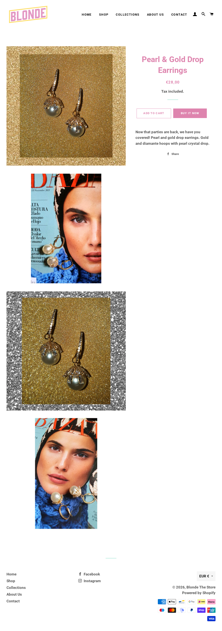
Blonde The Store (200, 587)
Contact (179, 14)
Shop (104, 14)
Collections (127, 14)
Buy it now (190, 113)
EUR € (204, 576)
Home (87, 14)
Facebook (91, 574)
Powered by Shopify (198, 593)
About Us (155, 14)
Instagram (92, 581)
